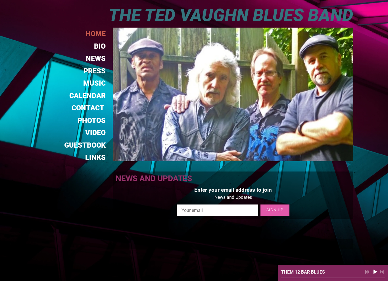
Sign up (274, 210)
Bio (100, 46)
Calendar (87, 96)
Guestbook (85, 145)
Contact (89, 108)
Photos (92, 120)
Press (95, 71)
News (96, 58)
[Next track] (382, 271)
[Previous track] (367, 271)
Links (95, 157)
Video (95, 133)
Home (95, 34)
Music (94, 83)
